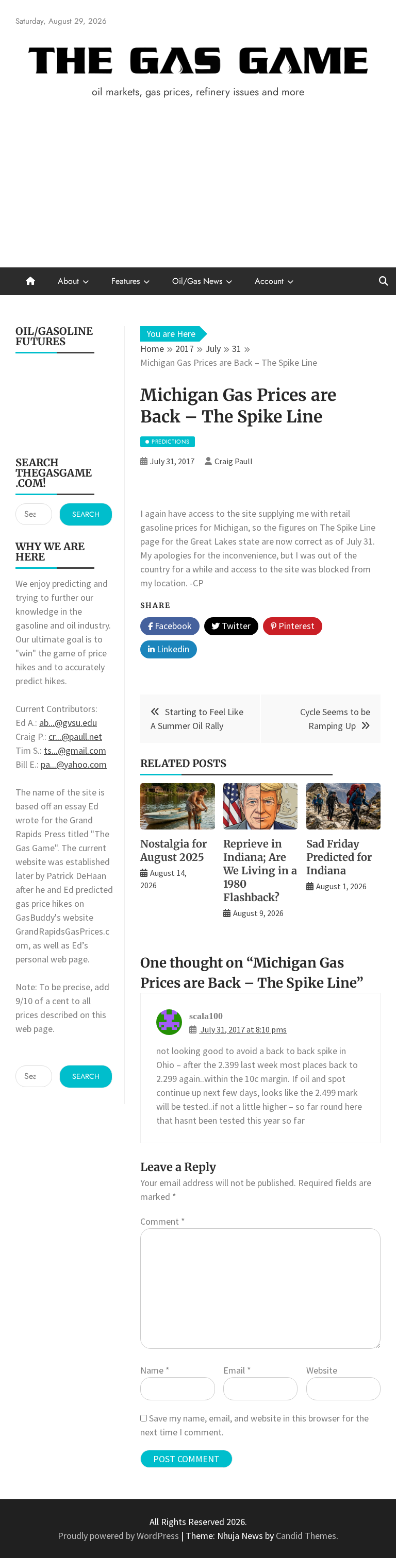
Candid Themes (306, 1536)
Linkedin (172, 649)
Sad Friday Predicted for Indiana (339, 857)
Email (237, 1370)
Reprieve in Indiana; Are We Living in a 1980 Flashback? (260, 870)
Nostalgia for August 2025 (173, 850)
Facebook (172, 626)
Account (269, 281)
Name (155, 1370)
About (68, 281)
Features (125, 281)
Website (321, 1370)
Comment (162, 1221)
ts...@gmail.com (75, 750)
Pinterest (295, 626)
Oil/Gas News (197, 281)
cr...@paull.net (75, 736)
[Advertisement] (198, 190)
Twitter (235, 626)
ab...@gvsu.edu (68, 723)
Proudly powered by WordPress (119, 1536)
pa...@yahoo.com (74, 764)
